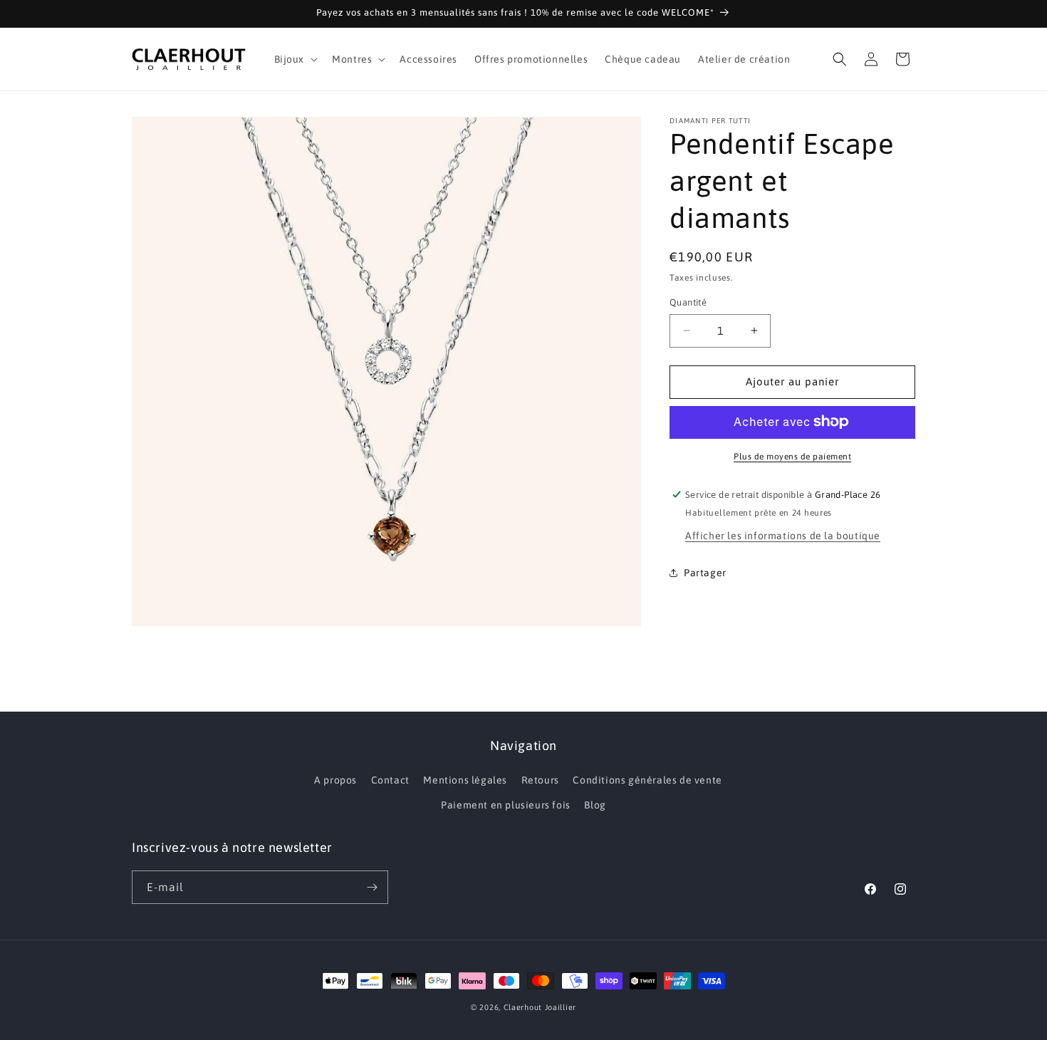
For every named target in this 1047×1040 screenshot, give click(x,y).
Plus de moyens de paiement (792, 456)
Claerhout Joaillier (540, 1007)
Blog (594, 805)
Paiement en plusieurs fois (506, 805)
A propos (335, 780)
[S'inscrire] (371, 887)
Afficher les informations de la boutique (782, 535)
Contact (390, 780)
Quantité (688, 302)
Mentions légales (465, 780)
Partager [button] (705, 572)
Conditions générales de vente (647, 780)
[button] (295, 59)
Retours (540, 780)
